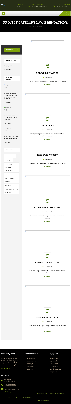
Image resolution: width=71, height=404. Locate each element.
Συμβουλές (53, 371)
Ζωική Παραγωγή (10, 156)
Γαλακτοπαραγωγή (31, 361)
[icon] (17, 6)
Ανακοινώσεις (54, 358)
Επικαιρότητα (54, 366)
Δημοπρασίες (54, 361)
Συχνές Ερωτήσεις (55, 369)
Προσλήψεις (8, 160)
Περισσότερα (5, 368)
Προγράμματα (8, 66)
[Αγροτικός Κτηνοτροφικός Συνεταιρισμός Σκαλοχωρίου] (3, 5)
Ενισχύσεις (29, 369)
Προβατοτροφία (31, 358)
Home (30, 26)
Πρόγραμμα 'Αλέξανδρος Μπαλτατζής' (9, 167)
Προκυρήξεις (7, 69)
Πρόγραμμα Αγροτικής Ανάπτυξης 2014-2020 (11, 189)
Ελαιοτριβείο (30, 366)
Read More (47, 84)
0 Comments (48, 77)
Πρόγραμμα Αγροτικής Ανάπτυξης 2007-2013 (11, 178)
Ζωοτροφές (29, 363)
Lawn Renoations (38, 26)
